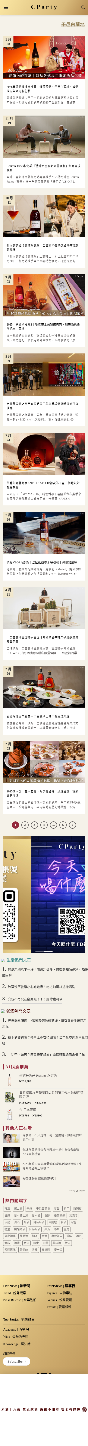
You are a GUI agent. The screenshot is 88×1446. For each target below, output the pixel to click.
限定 (36, 1243)
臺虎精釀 (10, 1236)
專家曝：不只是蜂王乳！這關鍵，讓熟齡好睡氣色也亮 (52, 1137)
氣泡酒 (73, 1215)
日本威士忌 (21, 1215)
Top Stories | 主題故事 (19, 1319)
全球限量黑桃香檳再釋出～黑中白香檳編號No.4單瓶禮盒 (50, 1152)
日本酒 (36, 1215)
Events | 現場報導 (59, 1307)
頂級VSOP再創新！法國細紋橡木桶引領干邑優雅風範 (42, 562)
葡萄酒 (24, 1236)
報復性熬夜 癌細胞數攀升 (39, 1178)
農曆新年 (56, 1236)
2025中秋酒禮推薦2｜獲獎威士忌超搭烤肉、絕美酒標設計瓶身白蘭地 (43, 326)
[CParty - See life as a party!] (44, 7)
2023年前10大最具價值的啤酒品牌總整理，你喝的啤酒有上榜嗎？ (52, 1166)
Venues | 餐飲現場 (59, 1300)
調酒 (35, 1236)
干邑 (29, 1208)
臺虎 (66, 1229)
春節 (47, 1215)
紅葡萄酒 (34, 1229)
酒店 (7, 1243)
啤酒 (7, 1208)
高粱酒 (46, 1249)
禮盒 (7, 1229)
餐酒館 (24, 1249)
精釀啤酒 (19, 1229)
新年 (66, 1208)
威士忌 (18, 1208)
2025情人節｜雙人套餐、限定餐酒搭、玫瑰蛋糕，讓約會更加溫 (42, 793)
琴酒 (26, 1222)
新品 (57, 1208)
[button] (5, 7)
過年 (69, 1236)
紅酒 (47, 1229)
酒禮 (17, 1243)
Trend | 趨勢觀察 (14, 1293)
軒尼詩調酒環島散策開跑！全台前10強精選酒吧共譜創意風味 (42, 247)
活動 (7, 1222)
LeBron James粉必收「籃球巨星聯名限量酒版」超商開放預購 (44, 168)
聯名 (57, 1229)
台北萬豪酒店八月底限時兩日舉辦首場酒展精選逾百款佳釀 (42, 406)
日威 (7, 1215)
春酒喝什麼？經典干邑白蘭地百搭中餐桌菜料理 (38, 716)
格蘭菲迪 (59, 1215)
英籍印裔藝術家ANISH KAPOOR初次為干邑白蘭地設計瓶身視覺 (43, 485)
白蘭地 (52, 1222)
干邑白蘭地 (43, 1208)
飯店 (67, 1243)
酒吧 (79, 1236)
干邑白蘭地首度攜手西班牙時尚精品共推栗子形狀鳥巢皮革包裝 (42, 639)
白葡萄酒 (38, 1222)
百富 (73, 1222)
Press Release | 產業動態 (19, 1300)
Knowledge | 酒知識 (17, 1344)
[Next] (72, 825)
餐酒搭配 (10, 1249)
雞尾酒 (57, 1243)
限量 (45, 1243)
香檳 (35, 1249)
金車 (26, 1243)
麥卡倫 (58, 1249)
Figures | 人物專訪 (59, 1293)
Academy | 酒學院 (16, 1329)
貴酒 (44, 1236)
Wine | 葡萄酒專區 (15, 1336)
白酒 (63, 1222)
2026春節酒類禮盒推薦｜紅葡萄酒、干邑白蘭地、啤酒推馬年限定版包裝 (42, 89)
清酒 (17, 1222)
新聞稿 (77, 1208)
